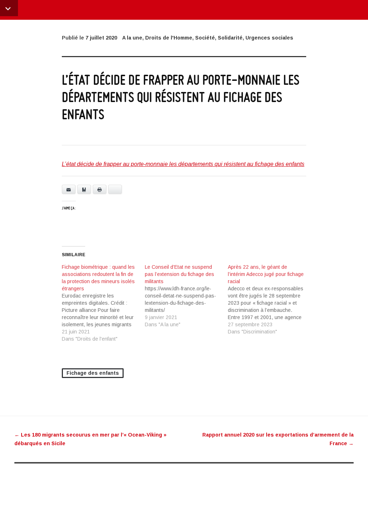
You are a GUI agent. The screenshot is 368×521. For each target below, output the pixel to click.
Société (205, 38)
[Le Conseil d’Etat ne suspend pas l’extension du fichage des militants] (186, 295)
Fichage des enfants (92, 373)
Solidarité (230, 38)
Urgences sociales (269, 38)
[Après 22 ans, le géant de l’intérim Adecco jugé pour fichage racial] (269, 299)
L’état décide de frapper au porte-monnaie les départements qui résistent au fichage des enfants (183, 164)
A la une (132, 38)
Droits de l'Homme (168, 38)
